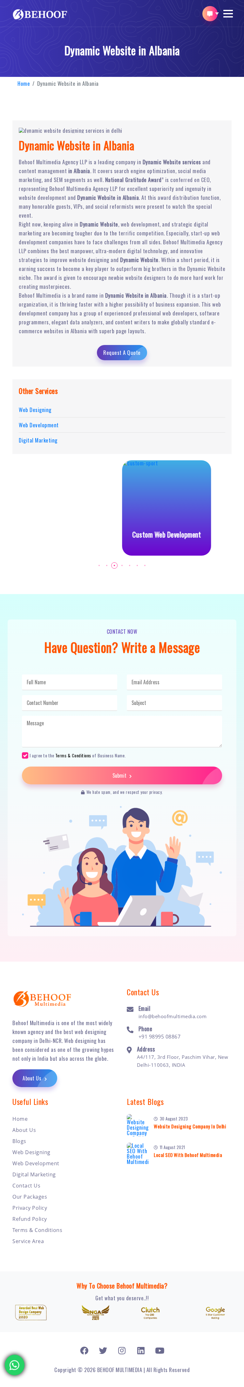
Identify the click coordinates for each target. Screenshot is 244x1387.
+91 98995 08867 (160, 1036)
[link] (84, 1350)
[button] (228, 13)
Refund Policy (29, 1218)
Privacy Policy (29, 1207)
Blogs (19, 1141)
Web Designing (31, 1152)
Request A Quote (122, 352)
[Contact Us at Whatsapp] (14, 1360)
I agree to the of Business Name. (78, 755)
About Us (33, 1078)
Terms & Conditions (73, 755)
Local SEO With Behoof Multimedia (188, 1154)
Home (23, 83)
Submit (120, 775)
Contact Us (26, 1185)
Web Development (35, 1163)
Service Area (28, 1241)
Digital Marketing (34, 1174)
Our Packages (29, 1196)
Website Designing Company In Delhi (190, 1126)
